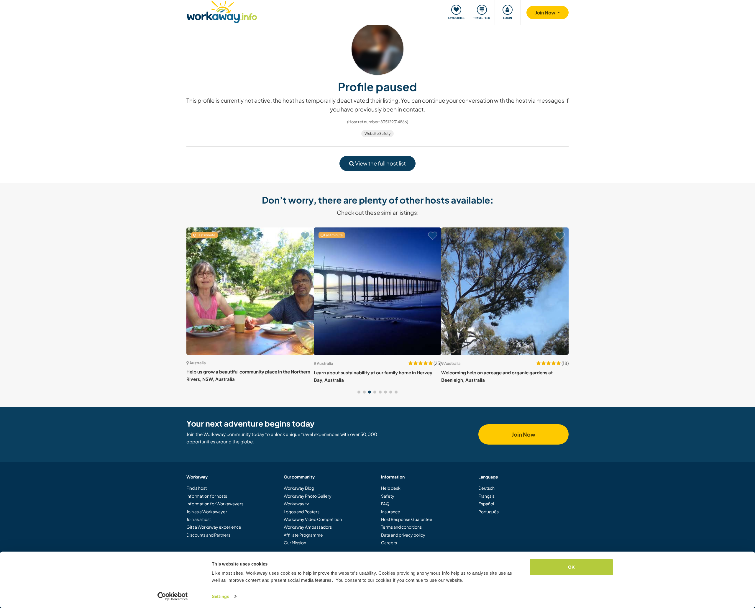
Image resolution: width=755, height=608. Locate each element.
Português (488, 511)
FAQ (385, 503)
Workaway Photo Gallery (307, 496)
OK (571, 567)
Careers (389, 542)
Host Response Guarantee (406, 519)
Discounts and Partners (208, 534)
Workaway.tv (296, 503)
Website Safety (377, 133)
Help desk (391, 488)
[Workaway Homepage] (221, 11)
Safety (387, 496)
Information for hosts (206, 496)
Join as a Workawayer (206, 511)
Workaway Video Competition (313, 519)
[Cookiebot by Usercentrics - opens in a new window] (172, 596)
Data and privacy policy (403, 534)
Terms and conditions (401, 527)
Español (486, 503)
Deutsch (486, 488)
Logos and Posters (301, 511)
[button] (358, 392)
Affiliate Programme (303, 534)
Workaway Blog (299, 488)
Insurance (390, 511)
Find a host (196, 488)
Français (486, 496)
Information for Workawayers (214, 503)
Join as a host (198, 519)
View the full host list (380, 163)
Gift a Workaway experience (213, 527)
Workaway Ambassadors (308, 527)
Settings (220, 596)
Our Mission (295, 542)
